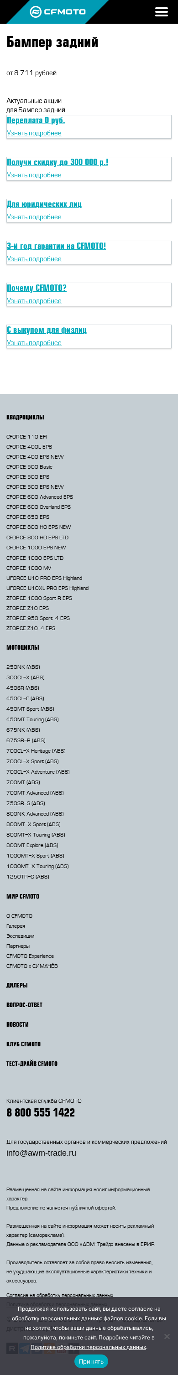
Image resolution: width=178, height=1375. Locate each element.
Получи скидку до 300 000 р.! (57, 161)
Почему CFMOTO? (37, 287)
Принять (91, 1361)
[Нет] (166, 1336)
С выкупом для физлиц (47, 329)
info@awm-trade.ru (41, 1153)
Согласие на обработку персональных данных (59, 1295)
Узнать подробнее (34, 133)
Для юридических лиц (44, 203)
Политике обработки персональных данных (88, 1347)
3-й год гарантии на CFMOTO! (56, 245)
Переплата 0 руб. (36, 119)
